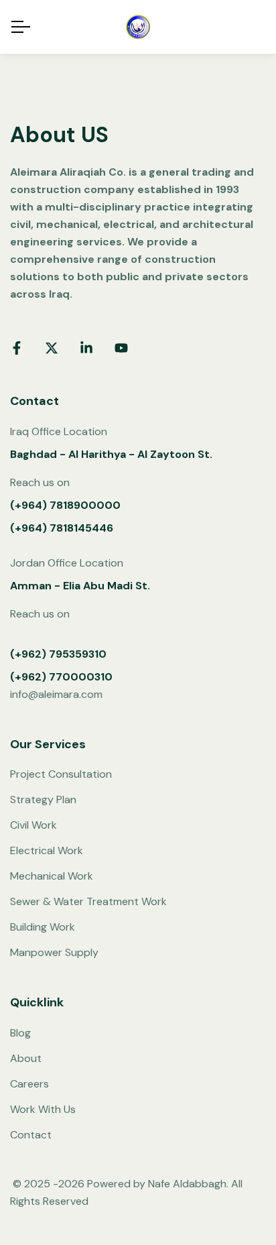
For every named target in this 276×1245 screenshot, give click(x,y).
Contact (31, 1135)
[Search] (259, 27)
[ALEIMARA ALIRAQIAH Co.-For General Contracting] (138, 27)
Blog (20, 1033)
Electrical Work (46, 850)
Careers (29, 1084)
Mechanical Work (51, 876)
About (26, 1058)
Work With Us (43, 1109)
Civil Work (33, 825)
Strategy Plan (43, 799)
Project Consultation (61, 774)
